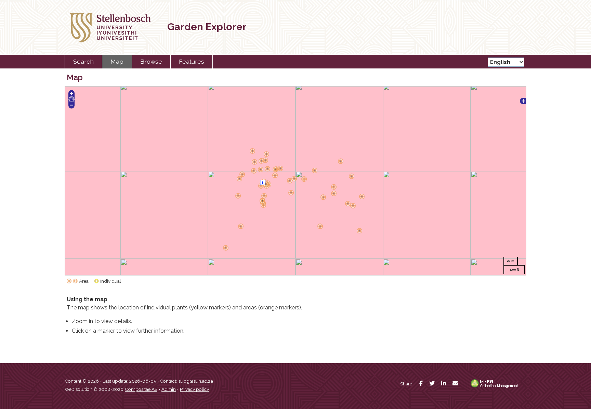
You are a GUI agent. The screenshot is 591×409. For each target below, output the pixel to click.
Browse (151, 61)
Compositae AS (141, 389)
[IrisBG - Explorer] (495, 386)
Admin (168, 389)
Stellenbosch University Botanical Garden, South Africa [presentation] (105, 27)
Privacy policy (194, 389)
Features (191, 61)
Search (83, 61)
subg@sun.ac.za (196, 381)
